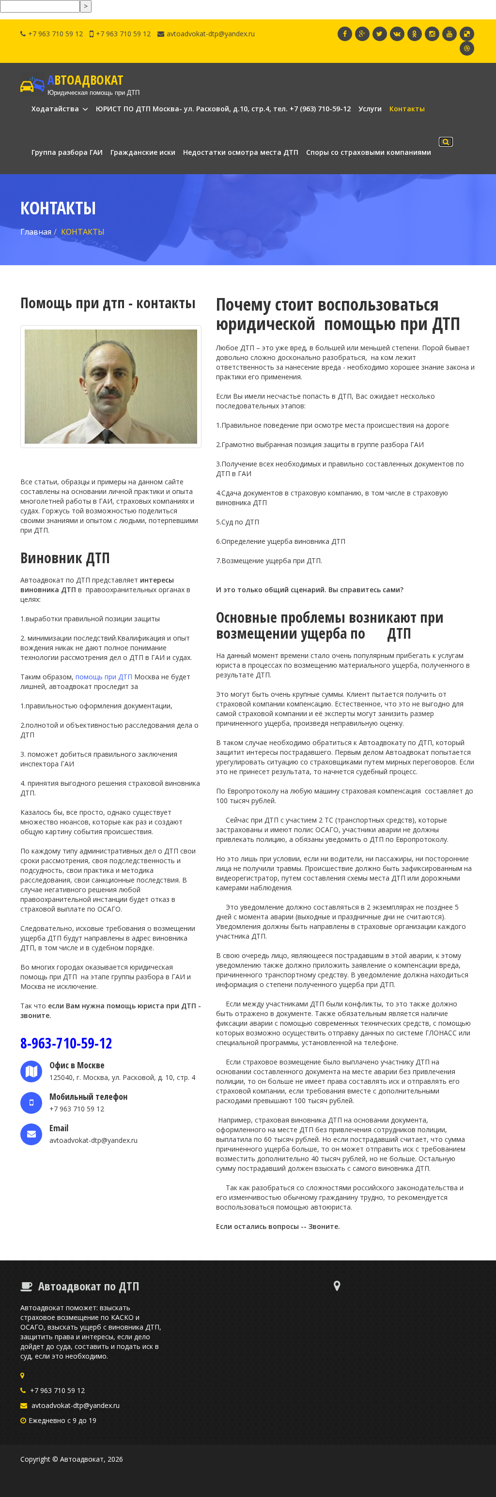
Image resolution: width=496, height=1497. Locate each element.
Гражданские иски (142, 152)
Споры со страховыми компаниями (368, 152)
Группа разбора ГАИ (67, 152)
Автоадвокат (82, 1459)
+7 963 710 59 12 (55, 33)
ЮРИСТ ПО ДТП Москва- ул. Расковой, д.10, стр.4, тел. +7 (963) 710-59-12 (223, 108)
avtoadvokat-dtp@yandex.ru (211, 33)
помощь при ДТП (105, 676)
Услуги (370, 108)
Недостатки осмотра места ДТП (240, 152)
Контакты (407, 108)
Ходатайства (56, 108)
